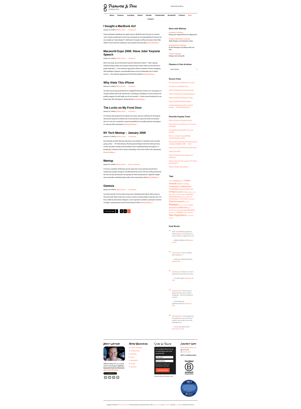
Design (172, 192)
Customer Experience (185, 189)
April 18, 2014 (176, 261)
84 (125, 211)
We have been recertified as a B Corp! (181, 83)
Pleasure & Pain (123, 6)
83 (121, 211)
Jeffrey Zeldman (166, 404)
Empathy (179, 192)
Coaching (186, 184)
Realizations (173, 208)
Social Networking (181, 210)
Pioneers (187, 201)
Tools (175, 212)
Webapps (171, 218)
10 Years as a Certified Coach (178, 86)
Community (174, 186)
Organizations (191, 199)
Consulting (173, 189)
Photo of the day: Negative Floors (180, 120)
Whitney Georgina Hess (123, 404)
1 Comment (131, 58)
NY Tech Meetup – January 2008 (124, 132)
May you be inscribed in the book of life (182, 148)
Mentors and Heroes (186, 196)
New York (184, 199)
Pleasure (173, 204)
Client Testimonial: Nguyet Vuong (181, 98)
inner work (176, 194)
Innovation (182, 194)
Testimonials (135, 351)
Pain (171, 201)
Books (182, 180)
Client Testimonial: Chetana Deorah (181, 90)
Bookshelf (134, 360)
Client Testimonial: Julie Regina (180, 101)
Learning (173, 197)
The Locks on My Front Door (122, 107)
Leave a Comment (134, 164)
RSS (182, 404)
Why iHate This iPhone (118, 82)
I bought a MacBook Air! (119, 26)
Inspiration (189, 194)
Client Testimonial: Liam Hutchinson (182, 94)
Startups (171, 212)
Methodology (173, 199)
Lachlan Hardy (157, 404)
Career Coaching (136, 347)
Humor (171, 194)
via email (177, 404)
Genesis (108, 185)
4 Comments (132, 189)
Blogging (177, 181)
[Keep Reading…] (153, 43)
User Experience (177, 215)
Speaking (191, 210)
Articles (171, 181)
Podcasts (134, 354)
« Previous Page (109, 211)
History (194, 192)
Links (179, 197)
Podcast (180, 205)
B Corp (133, 363)
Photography (179, 201)
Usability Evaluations (188, 212)
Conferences (185, 186)
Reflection (183, 207)
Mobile (178, 199)
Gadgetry (190, 192)
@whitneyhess (180, 234)
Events (185, 192)
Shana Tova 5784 (174, 151)
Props (191, 205)
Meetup (108, 160)
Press (132, 357)
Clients (179, 184)
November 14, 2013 (178, 329)
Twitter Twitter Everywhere (178, 167)
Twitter (180, 212)
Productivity (186, 205)
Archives (133, 367)
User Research (190, 215)
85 (129, 211)
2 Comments (132, 30)
